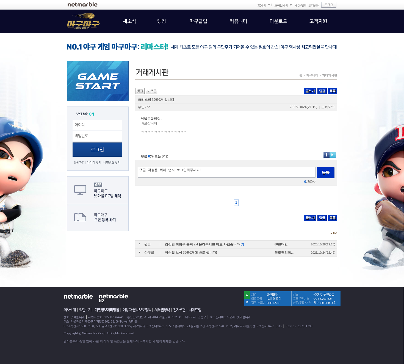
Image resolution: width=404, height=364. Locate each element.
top (334, 233)
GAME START (98, 81)
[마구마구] (79, 18)
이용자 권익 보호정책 (137, 310)
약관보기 (85, 310)
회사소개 (69, 310)
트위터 (333, 155)
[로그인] (328, 5)
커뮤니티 (312, 75)
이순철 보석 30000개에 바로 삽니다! (191, 252)
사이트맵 (195, 310)
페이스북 (326, 155)
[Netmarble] (83, 4)
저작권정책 (162, 310)
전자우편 (179, 310)
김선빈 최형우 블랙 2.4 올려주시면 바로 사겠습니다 (203, 244)
